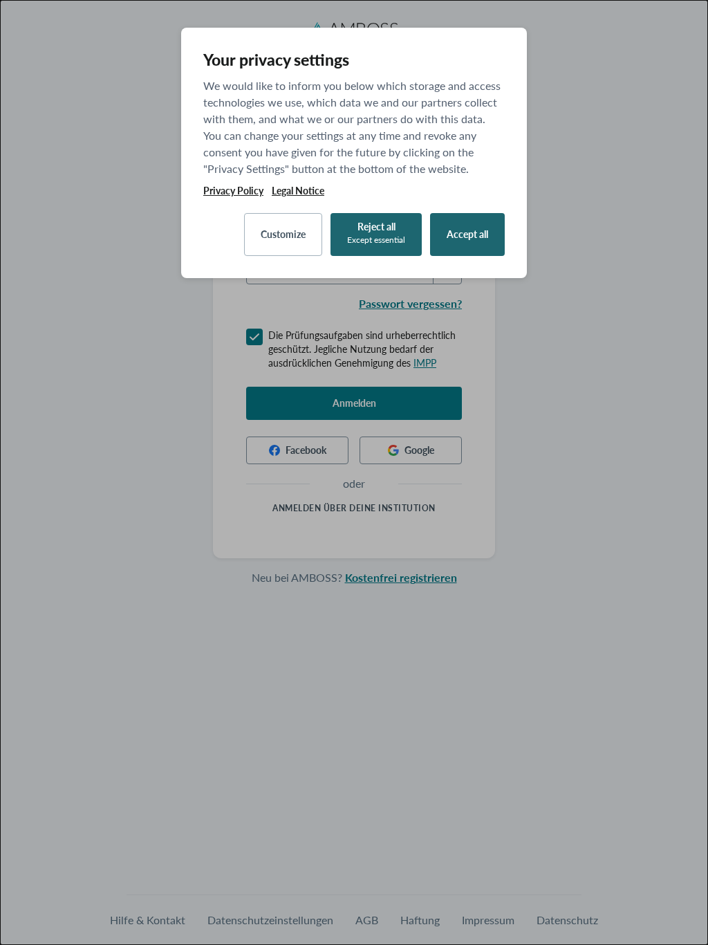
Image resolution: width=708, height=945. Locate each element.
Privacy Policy (233, 190)
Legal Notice (298, 190)
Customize (283, 234)
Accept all (467, 234)
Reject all (376, 233)
